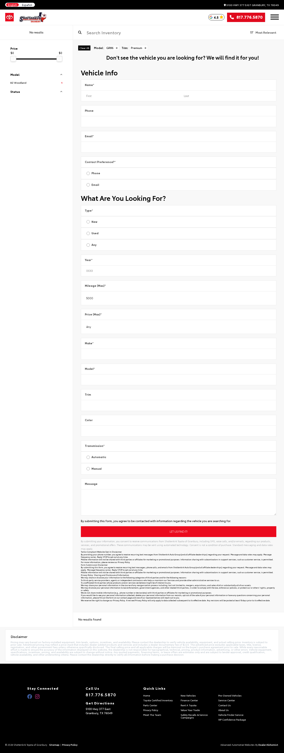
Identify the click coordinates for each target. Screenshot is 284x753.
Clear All (84, 48)
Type (89, 210)
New (94, 222)
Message (91, 484)
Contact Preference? (100, 162)
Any (93, 245)
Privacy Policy (124, 562)
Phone (89, 111)
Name (89, 85)
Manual (96, 469)
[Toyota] (9, 17)
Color (89, 420)
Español (27, 5)
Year (89, 260)
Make (89, 343)
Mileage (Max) (95, 286)
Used (95, 233)
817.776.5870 (248, 17)
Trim (88, 394)
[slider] (13, 59)
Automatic (98, 457)
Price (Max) (93, 314)
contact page (126, 597)
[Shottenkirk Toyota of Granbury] (33, 17)
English (12, 5)
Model (90, 369)
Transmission (95, 446)
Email (89, 136)
